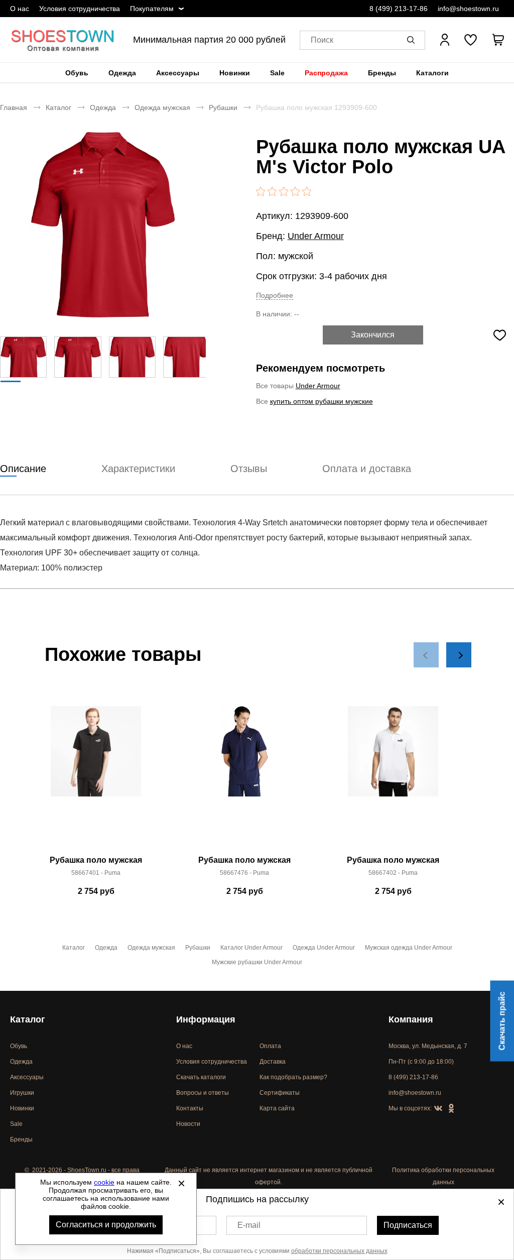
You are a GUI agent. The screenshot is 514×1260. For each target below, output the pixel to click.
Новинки (234, 73)
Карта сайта (277, 1108)
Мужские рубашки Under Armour (257, 962)
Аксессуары (177, 73)
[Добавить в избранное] (499, 335)
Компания (411, 1019)
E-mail (249, 1225)
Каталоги (432, 73)
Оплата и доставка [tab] (366, 468)
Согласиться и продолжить (106, 1224)
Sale (277, 73)
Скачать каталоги (201, 1077)
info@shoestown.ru (468, 9)
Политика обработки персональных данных (443, 1176)
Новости (188, 1123)
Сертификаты (280, 1092)
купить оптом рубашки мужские (321, 401)
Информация (205, 1019)
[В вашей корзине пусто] (498, 40)
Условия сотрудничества (79, 9)
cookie (104, 1182)
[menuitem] (76, 73)
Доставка (273, 1061)
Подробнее (274, 295)
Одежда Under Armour (324, 947)
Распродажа (326, 73)
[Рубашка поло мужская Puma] (96, 778)
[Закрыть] (181, 1183)
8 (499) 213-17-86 (398, 9)
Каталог (58, 107)
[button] (412, 39)
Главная (13, 107)
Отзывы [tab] (248, 468)
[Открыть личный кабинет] (444, 40)
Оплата (270, 1046)
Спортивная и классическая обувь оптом (62, 39)
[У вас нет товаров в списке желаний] (470, 40)
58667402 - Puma (393, 872)
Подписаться (407, 1225)
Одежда (122, 73)
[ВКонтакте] (438, 1108)
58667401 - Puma (95, 872)
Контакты (189, 1108)
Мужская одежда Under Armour (408, 947)
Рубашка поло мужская (96, 860)
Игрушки (22, 1092)
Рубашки (223, 107)
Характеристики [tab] (138, 468)
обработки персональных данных (339, 1250)
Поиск (322, 40)
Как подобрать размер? (293, 1077)
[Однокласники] (451, 1109)
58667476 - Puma (244, 872)
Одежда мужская (162, 107)
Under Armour (316, 236)
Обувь (76, 73)
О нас (19, 9)
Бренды (382, 73)
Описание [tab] (23, 468)
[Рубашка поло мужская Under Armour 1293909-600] (103, 224)
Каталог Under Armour (251, 947)
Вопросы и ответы (202, 1092)
